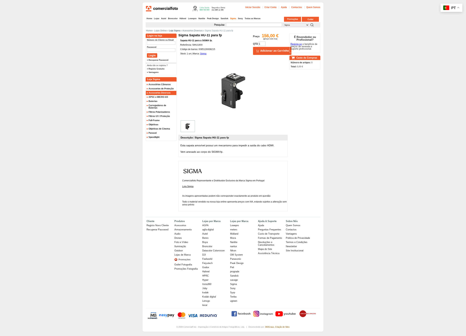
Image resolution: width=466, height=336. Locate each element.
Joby (204, 288)
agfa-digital (208, 229)
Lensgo (206, 301)
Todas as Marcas (252, 18)
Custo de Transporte (268, 233)
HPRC (205, 275)
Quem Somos (313, 7)
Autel (163, 18)
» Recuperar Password (157, 60)
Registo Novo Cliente (158, 225)
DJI (204, 254)
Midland (234, 233)
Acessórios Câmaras (160, 84)
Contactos (296, 7)
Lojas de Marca (182, 254)
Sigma (233, 18)
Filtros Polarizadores (159, 112)
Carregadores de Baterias (157, 106)
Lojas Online (160, 30)
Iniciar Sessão (252, 7)
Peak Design (213, 18)
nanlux (233, 246)
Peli (232, 267)
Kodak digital (209, 296)
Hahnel (206, 271)
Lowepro (192, 18)
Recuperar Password (157, 229)
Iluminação (180, 246)
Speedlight (154, 137)
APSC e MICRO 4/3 (158, 97)
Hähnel (182, 18)
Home (149, 18)
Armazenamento (183, 229)
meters (233, 229)
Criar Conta (270, 7)
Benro (205, 238)
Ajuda (284, 7)
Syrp (232, 292)
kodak (205, 292)
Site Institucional (294, 250)
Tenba (233, 296)
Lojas (156, 18)
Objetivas (153, 124)
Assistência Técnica (268, 253)
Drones (178, 238)
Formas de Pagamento (270, 238)
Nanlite (201, 18)
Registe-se (296, 44)
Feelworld (207, 259)
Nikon (233, 250)
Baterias (153, 101)
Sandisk (224, 18)
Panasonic (235, 259)
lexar (204, 305)
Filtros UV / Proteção (159, 116)
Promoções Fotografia (186, 268)
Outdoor (178, 250)
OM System (236, 254)
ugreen (233, 301)
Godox (205, 267)
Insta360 (206, 284)
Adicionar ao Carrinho (274, 50)
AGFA (205, 225)
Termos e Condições (296, 242)
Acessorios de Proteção (161, 88)
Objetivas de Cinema (159, 129)
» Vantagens (153, 72)
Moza (233, 238)
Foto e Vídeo (181, 242)
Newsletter (291, 246)
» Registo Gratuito (156, 69)
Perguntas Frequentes (269, 229)
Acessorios (180, 225)
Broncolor (173, 18)
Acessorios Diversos (192, 30)
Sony (240, 18)
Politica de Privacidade (298, 238)
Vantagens (291, 233)
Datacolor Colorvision (213, 250)
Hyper (205, 280)
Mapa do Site (265, 249)
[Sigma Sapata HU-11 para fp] (188, 126)
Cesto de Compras (306, 57)
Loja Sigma (187, 186)
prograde (234, 271)
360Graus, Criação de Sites (277, 327)
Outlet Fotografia (183, 264)
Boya (205, 242)
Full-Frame (154, 120)
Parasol (153, 133)
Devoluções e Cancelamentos (266, 243)
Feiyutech (207, 263)
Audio (177, 233)
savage (234, 280)
